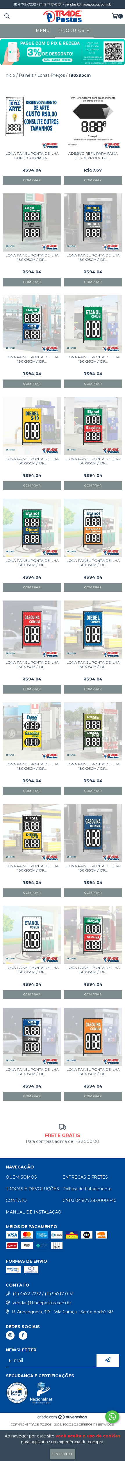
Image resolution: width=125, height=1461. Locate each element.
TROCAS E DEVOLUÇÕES (32, 1188)
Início (9, 75)
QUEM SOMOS (21, 1177)
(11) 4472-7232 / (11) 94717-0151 (43, 1293)
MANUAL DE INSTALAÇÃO (33, 1212)
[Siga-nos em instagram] (10, 1335)
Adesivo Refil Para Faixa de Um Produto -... (93, 155)
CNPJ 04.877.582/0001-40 (90, 1200)
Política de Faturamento (87, 1188)
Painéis (26, 75)
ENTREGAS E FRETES (85, 1177)
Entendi (62, 1454)
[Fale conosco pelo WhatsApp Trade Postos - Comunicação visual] (112, 1416)
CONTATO (16, 1200)
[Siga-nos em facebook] (23, 1335)
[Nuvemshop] (62, 1419)
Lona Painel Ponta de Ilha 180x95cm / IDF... (32, 257)
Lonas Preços (51, 75)
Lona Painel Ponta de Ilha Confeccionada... (32, 155)
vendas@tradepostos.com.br (42, 1302)
